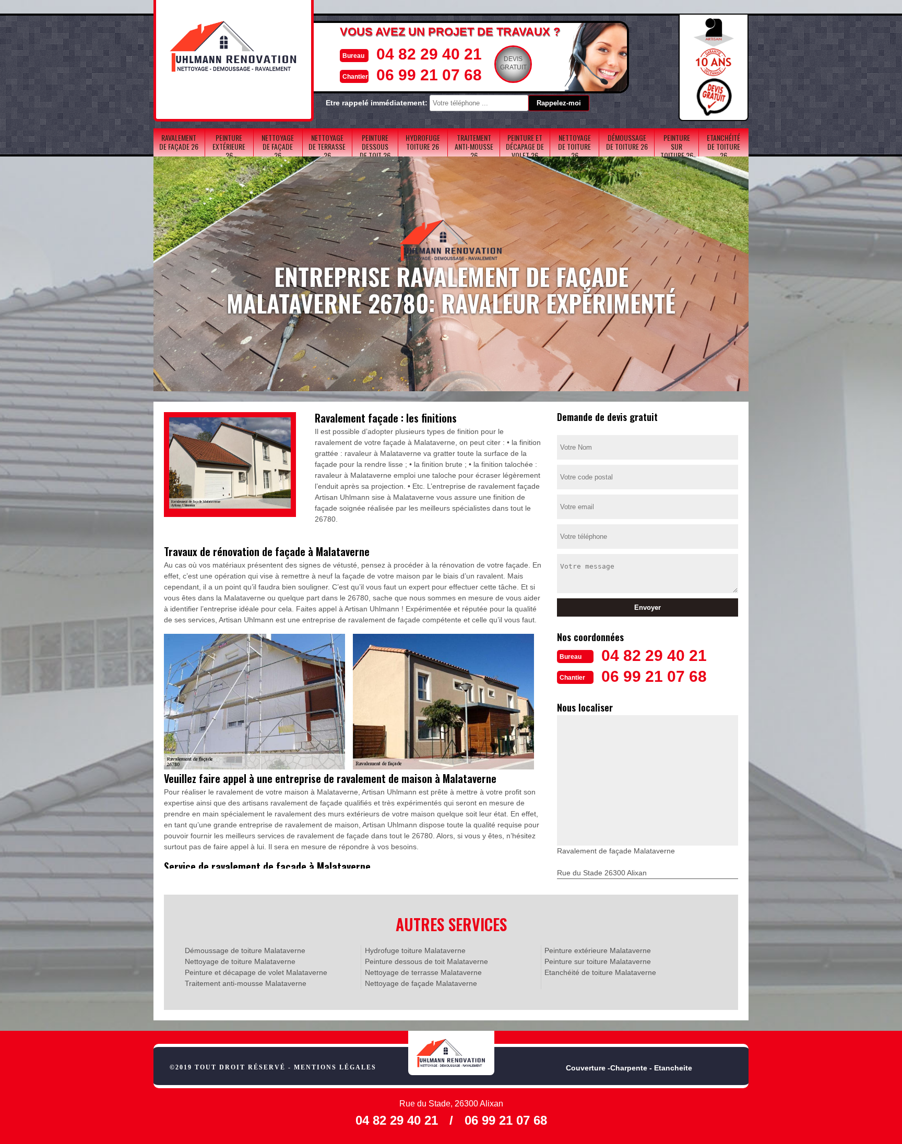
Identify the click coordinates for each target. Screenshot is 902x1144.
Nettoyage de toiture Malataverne (240, 961)
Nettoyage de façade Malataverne (421, 983)
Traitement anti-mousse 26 (474, 146)
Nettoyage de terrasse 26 (327, 146)
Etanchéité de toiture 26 (723, 146)
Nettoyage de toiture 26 (574, 146)
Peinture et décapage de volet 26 (525, 146)
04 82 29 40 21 (429, 54)
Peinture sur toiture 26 (676, 146)
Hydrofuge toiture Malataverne (415, 950)
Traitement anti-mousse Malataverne (245, 983)
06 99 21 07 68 (429, 74)
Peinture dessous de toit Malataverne (426, 961)
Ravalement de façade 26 (178, 142)
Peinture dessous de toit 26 (375, 146)
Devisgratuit (513, 63)
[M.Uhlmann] (451, 1053)
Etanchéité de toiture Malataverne (600, 972)
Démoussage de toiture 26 (627, 142)
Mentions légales (335, 1067)
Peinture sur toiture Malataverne (597, 961)
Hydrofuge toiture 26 (423, 142)
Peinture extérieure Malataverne (597, 950)
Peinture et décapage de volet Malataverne (256, 972)
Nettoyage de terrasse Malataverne (423, 972)
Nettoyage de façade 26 (278, 146)
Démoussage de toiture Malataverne (245, 950)
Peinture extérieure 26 (228, 146)
